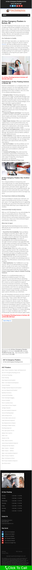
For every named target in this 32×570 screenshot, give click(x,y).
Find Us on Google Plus (10, 542)
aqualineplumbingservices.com (7, 523)
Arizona (4, 44)
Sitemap (4, 551)
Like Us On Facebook (10, 532)
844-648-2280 (18, 3)
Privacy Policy (5, 553)
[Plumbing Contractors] (16, 11)
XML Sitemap (19, 551)
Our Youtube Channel (10, 538)
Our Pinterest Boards (10, 540)
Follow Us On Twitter (10, 534)
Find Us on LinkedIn (9, 536)
